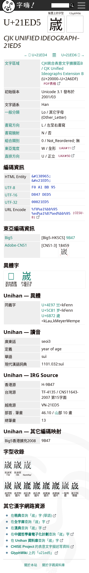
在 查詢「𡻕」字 (35, 540)
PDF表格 (50, 83)
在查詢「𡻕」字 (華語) (31, 515)
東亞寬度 (12, 148)
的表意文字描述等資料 (40, 546)
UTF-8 (10, 187)
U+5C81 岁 (50, 310)
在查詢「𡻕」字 (28, 522)
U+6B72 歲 (50, 315)
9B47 (70, 237)
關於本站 (30, 565)
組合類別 (12, 140)
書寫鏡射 (12, 132)
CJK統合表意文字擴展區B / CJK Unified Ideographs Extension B (62, 68)
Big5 (9, 237)
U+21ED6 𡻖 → (72, 55)
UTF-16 (11, 194)
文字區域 (12, 63)
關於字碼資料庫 (53, 565)
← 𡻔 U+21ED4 (35, 55)
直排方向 (12, 156)
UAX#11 (65, 148)
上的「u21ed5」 (32, 553)
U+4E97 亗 (50, 304)
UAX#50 (64, 155)
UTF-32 (11, 202)
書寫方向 (12, 125)
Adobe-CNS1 (16, 245)
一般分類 (12, 112)
